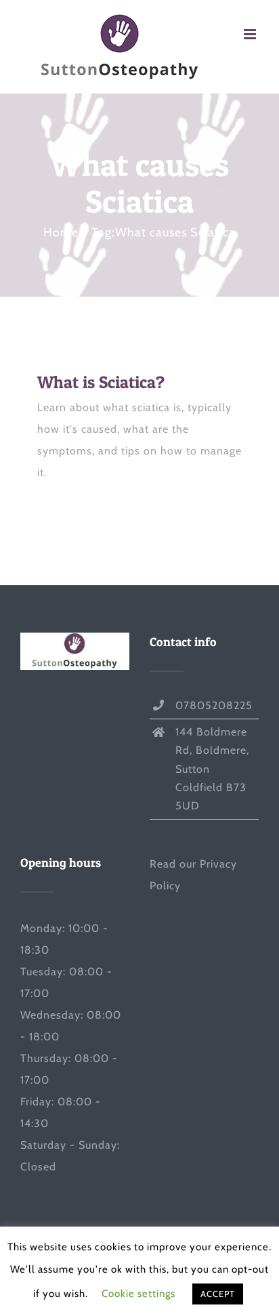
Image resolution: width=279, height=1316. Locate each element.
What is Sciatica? (101, 382)
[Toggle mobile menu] (251, 34)
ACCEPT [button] (217, 1293)
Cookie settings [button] (138, 1294)
